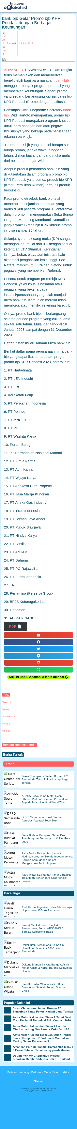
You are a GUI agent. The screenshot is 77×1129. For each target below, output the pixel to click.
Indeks (65, 1072)
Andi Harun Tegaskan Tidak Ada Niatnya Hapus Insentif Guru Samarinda (47, 908)
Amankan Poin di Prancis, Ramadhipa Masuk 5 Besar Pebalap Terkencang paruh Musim (43, 1048)
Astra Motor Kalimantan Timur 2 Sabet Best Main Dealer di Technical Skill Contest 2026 (42, 1019)
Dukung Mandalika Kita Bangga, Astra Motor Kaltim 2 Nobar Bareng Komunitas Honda (47, 968)
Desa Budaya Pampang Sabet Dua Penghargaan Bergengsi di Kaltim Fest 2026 (46, 839)
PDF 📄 (15, 626)
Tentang (24, 1072)
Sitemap (39, 1081)
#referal (6, 730)
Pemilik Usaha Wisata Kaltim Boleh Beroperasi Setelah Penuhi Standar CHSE (44, 987)
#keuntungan (9, 716)
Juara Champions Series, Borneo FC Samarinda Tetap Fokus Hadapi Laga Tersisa (45, 779)
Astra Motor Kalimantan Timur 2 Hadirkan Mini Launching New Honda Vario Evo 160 (41, 1028)
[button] (38, 635)
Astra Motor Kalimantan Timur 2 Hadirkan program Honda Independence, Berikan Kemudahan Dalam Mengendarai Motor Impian (47, 858)
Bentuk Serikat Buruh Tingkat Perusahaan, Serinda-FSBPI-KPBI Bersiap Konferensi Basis (43, 928)
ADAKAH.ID (13, 70)
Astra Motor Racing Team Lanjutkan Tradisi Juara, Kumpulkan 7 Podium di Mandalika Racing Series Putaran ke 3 (42, 1038)
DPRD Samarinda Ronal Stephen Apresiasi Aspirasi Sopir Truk (42, 819)
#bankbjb (7, 702)
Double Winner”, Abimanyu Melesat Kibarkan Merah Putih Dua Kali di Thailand (41, 1057)
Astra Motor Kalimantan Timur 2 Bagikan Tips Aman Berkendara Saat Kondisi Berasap (47, 878)
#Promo (6, 723)
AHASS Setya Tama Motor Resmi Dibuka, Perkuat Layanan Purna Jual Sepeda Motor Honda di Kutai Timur (45, 799)
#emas (5, 709)
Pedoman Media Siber (45, 1072)
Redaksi (12, 1072)
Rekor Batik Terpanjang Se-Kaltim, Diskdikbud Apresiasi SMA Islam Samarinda (43, 948)
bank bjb (62, 80)
